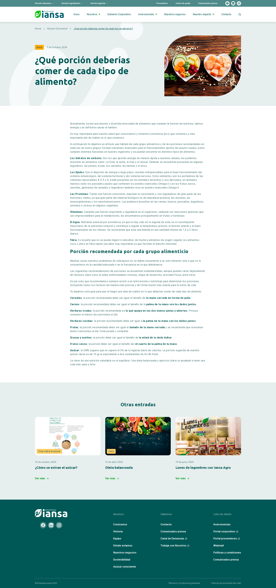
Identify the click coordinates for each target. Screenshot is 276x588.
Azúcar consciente (124, 566)
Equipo (117, 538)
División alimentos (43, 3)
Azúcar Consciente (57, 28)
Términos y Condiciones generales (184, 583)
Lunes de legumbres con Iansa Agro (203, 467)
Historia (118, 531)
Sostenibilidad (121, 559)
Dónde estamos (122, 545)
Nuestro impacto (202, 14)
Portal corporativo (224, 531)
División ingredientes (71, 3)
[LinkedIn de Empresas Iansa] (233, 3)
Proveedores (162, 3)
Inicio (76, 14)
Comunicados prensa (207, 3)
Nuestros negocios (175, 14)
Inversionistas (146, 14)
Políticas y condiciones (227, 552)
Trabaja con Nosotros (173, 545)
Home (38, 28)
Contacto (226, 14)
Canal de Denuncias (172, 538)
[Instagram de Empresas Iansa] (239, 3)
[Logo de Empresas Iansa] (49, 14)
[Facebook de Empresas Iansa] (227, 3)
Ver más (40, 478)
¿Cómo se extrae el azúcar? (56, 467)
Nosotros (92, 14)
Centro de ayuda (183, 3)
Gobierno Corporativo (119, 14)
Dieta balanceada (119, 467)
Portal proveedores (225, 538)
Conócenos (120, 524)
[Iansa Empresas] (51, 513)
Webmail (218, 545)
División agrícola (98, 3)
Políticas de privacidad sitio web (226, 583)
